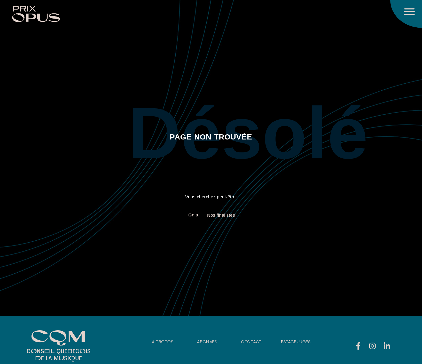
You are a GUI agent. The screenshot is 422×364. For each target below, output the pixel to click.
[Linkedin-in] (387, 346)
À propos (162, 342)
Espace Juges (295, 342)
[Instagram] (372, 346)
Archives (207, 342)
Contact (251, 342)
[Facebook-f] (358, 346)
